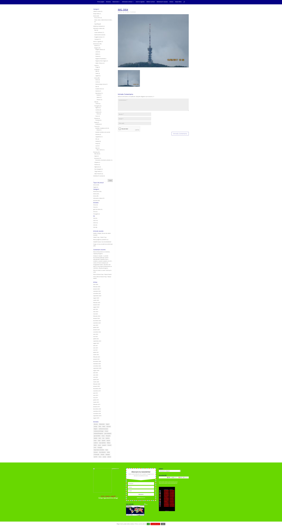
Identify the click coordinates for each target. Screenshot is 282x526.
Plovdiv (97, 56)
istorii (100, 438)
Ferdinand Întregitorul (98, 433)
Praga (96, 67)
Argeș (95, 156)
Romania (108, 1)
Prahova (96, 164)
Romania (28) (96, 200)
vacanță (104, 456)
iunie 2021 (95, 348)
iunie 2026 (95, 284)
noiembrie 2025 (97, 291)
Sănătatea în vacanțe (162, 1)
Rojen (107, 450)
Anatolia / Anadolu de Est (101, 128)
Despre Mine (178, 1)
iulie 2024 (95, 309)
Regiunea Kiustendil (100, 58)
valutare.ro (186, 477)
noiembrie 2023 (97, 323)
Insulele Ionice (98, 88)
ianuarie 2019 (96, 406)
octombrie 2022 (97, 332)
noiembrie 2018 (97, 411)
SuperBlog (96, 24)
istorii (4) (95, 211)
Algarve (97, 107)
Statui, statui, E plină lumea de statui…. (103, 20)
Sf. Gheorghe (96, 454)
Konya (96, 143)
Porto (96, 116)
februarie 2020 (96, 384)
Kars (103, 438)
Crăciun (106, 431)
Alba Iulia (96, 153)
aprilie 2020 (96, 379)
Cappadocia (98, 136)
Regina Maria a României (99, 450)
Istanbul (97, 141)
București (96, 158)
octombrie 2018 (97, 413)
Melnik (97, 54)
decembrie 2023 (97, 320)
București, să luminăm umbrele (102, 160)
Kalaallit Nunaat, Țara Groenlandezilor (102, 242)
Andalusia (97, 124)
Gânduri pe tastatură (98, 26)
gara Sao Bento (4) (97, 209)
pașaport (104, 445)
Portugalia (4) (96, 214)
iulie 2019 (95, 393)
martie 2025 (96, 300)
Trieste (97, 103)
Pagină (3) (95, 187)
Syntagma (108, 454)
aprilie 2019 (96, 400)
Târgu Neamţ (97, 171)
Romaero (96, 452)
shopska (102, 454)
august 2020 (96, 370)
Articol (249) (96, 185)
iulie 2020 (95, 372)
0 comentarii (133, 11)
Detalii (163, 524)
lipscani (108, 440)
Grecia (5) (95, 205)
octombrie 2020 (97, 366)
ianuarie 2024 (96, 318)
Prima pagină (100, 1)
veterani (109, 456)
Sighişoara (96, 167)
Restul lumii (116, 1)
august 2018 (96, 418)
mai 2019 (95, 397)
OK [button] (148, 524)
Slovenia (96, 118)
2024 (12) (95, 222)
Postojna (97, 120)
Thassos (99, 99)
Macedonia (98, 93)
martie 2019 (96, 402)
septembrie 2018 (97, 415)
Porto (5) (95, 207)
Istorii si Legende (140, 1)
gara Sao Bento (97, 435)
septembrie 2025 (97, 295)
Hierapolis (108, 435)
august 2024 (96, 307)
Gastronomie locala (99, 34)
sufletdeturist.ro (115, 468)
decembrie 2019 (97, 388)
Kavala (98, 95)
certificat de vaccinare (103, 428)
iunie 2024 (95, 311)
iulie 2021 (95, 345)
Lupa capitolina (102, 442)
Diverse (171, 1)
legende (103, 440)
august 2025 (96, 298)
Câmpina (96, 162)
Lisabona (97, 112)
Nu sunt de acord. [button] (155, 524)
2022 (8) (95, 227)
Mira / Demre (100, 149)
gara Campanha (107, 433)
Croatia (96, 69)
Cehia (95, 65)
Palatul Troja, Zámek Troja (99, 237)
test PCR (95, 456)
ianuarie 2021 (96, 359)
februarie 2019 (96, 404)
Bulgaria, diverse (99, 49)
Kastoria (97, 91)
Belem (104, 426)
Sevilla (108, 452)
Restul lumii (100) (97, 191)
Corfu (96, 82)
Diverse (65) (96, 193)
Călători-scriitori (150, 1)
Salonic (98, 97)
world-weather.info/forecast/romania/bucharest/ (168, 481)
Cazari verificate (98, 32)
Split (96, 71)
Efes (96, 139)
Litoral (96, 51)
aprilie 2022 (96, 338)
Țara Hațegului (97, 169)
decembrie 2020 (97, 361)
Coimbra (97, 110)
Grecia (95, 78)
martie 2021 (96, 354)
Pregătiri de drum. (98, 37)
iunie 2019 (95, 395)
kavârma (107, 438)
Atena (96, 79)
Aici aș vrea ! (97, 17)
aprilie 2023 (96, 327)
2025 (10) (95, 220)
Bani (95, 30)
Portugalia (96, 106)
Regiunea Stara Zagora (100, 61)
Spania (96, 122)
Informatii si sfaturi (127, 1)
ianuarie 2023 (96, 329)
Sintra (98, 114)
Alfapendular (102, 424)
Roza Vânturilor (102, 452)
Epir (96, 86)
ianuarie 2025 (96, 304)
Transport (96, 39)
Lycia (96, 145)
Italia (95, 101)
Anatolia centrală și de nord (101, 132)
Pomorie (109, 445)
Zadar (96, 73)
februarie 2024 (96, 316)
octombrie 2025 (97, 293)
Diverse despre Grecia (100, 84)
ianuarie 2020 (96, 386)
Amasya (95, 426)
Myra (96, 148)
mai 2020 (95, 377)
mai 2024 (95, 314)
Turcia (95, 126)
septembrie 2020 (97, 368)
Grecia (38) (95, 196)
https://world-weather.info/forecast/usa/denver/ (168, 483)
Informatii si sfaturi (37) (98, 198)
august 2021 (96, 343)
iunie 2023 (95, 325)
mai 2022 (95, 336)
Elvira (120, 11)
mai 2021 (95, 350)
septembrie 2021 (97, 341)
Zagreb (97, 75)
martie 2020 (96, 381)
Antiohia (97, 134)
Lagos (99, 440)
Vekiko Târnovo (99, 63)
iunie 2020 (95, 375)
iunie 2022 (95, 334)
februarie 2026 (96, 286)
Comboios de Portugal (98, 431)
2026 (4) (95, 218)
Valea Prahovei (97, 173)
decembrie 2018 (97, 409)
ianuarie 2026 (96, 289)
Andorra (96, 45)
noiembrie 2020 (97, 363)
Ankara (98, 130)
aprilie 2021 (96, 352)
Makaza (108, 442)
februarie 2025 (96, 302)
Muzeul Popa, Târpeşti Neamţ (104, 274)
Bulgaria (96, 48)
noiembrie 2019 (97, 391)
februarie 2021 (96, 357)
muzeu (99, 445)
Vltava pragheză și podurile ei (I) (100, 239)
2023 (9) (95, 225)
